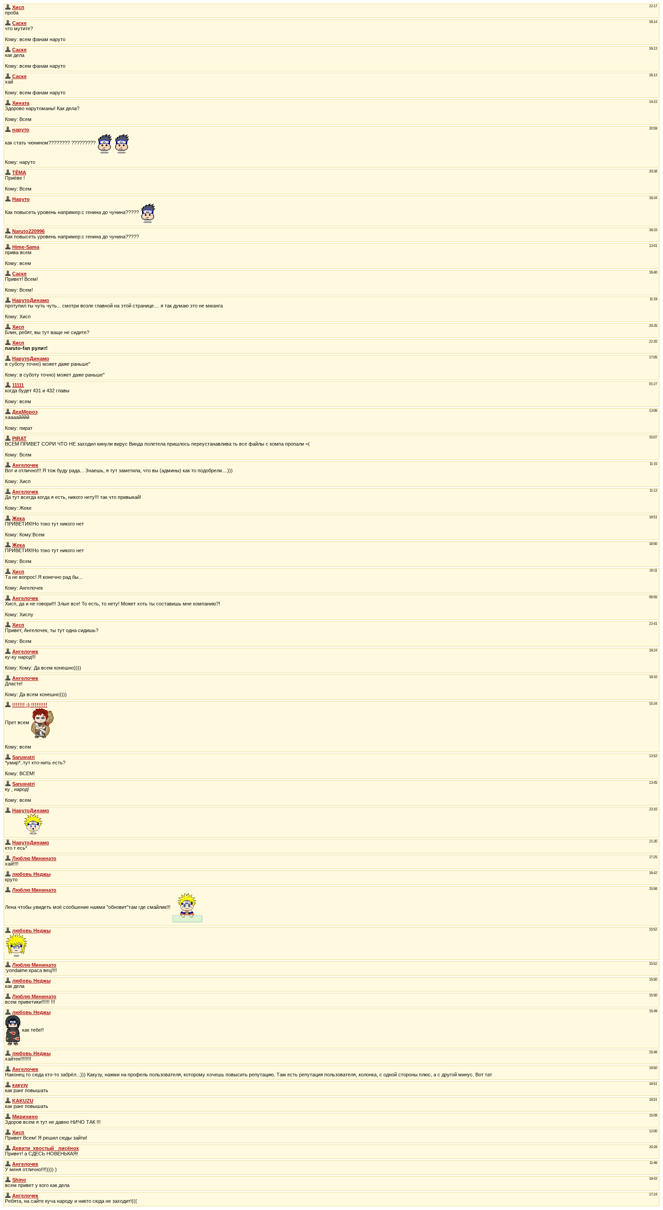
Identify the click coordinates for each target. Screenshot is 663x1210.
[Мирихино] (8, 1116)
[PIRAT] (8, 438)
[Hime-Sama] (8, 247)
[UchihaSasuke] (8, 273)
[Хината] (8, 103)
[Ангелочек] (8, 465)
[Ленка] (8, 874)
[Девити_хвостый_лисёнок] (8, 1148)
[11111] (8, 385)
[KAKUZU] (8, 1085)
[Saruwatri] (8, 757)
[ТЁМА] (8, 172)
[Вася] (8, 23)
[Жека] (8, 518)
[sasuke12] (8, 129)
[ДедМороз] (8, 411)
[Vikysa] (8, 858)
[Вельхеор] (8, 571)
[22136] (8, 704)
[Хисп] (8, 7)
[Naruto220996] (8, 199)
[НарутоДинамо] (8, 300)
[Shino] (8, 1179)
